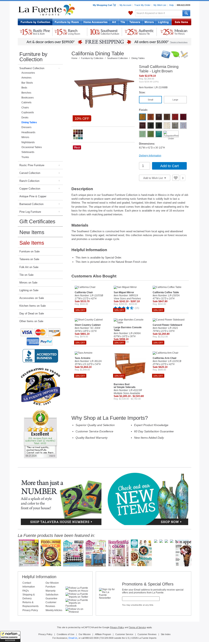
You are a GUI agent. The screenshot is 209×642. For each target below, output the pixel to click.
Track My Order (142, 5)
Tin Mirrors (149, 22)
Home (74, 58)
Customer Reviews (147, 634)
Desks (24, 117)
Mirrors (25, 137)
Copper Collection (29, 188)
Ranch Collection (29, 180)
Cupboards (27, 112)
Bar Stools (27, 82)
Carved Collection (29, 172)
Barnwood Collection (31, 204)
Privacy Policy (30, 610)
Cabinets (26, 102)
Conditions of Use (65, 634)
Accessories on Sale (31, 298)
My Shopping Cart (103, 5)
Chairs (25, 107)
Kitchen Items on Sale (32, 305)
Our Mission (52, 582)
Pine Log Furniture (30, 211)
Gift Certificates (37, 221)
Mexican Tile (122, 22)
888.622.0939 (183, 5)
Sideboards (27, 152)
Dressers (26, 127)
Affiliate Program (103, 634)
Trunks (25, 157)
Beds (24, 87)
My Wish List (159, 5)
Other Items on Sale (31, 321)
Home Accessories (95, 22)
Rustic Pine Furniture (31, 165)
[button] (10, 636)
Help (171, 5)
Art (114, 22)
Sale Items (181, 22)
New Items (31, 232)
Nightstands (28, 142)
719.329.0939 (106, 638)
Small (150, 99)
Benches (26, 92)
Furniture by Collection (33, 56)
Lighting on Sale (28, 290)
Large (175, 99)
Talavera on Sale (29, 259)
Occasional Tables (31, 147)
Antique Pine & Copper (32, 196)
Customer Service (124, 634)
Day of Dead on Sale (31, 313)
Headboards (28, 132)
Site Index (166, 634)
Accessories (28, 72)
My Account (125, 5)
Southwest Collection (31, 68)
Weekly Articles (54, 610)
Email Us (73, 638)
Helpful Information (39, 576)
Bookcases (27, 97)
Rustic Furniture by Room (67, 22)
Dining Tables (29, 122)
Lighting (164, 22)
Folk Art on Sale (28, 267)
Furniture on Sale (29, 251)
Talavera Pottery (134, 22)
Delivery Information (150, 155)
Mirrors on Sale (28, 282)
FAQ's (25, 590)
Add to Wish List (153, 178)
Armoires (26, 77)
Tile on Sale (26, 274)
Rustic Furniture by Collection (35, 22)
